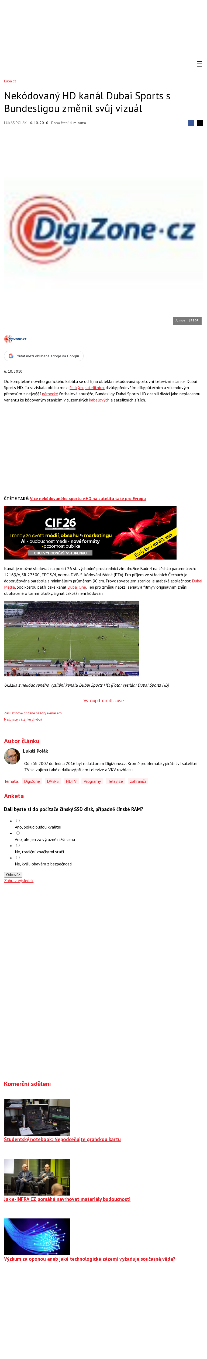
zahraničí (138, 781)
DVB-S (53, 781)
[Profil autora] (12, 756)
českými (77, 387)
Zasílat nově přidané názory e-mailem (33, 713)
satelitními (95, 387)
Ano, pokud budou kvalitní (38, 827)
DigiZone (32, 781)
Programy (92, 781)
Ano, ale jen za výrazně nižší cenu (45, 839)
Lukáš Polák (15, 122)
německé (50, 393)
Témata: (11, 781)
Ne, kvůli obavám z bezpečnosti (43, 864)
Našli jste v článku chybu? (23, 719)
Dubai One (76, 587)
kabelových (99, 400)
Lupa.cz (10, 81)
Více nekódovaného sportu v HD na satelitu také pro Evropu (88, 498)
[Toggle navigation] (199, 64)
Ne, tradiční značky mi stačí (39, 851)
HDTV (71, 781)
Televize (115, 781)
